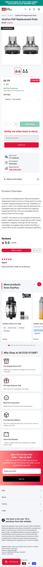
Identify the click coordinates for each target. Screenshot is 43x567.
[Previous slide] (34, 284)
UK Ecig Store (24, 560)
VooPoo (10, 15)
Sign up (21, 479)
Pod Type (6, 95)
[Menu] (39, 9)
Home (4, 15)
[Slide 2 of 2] (25, 71)
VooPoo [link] (10, 23)
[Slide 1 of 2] (18, 71)
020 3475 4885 (12, 550)
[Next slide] (39, 284)
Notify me (21, 145)
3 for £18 (35, 80)
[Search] (25, 9)
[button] (4, 84)
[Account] (30, 9)
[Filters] (34, 250)
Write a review (16, 250)
